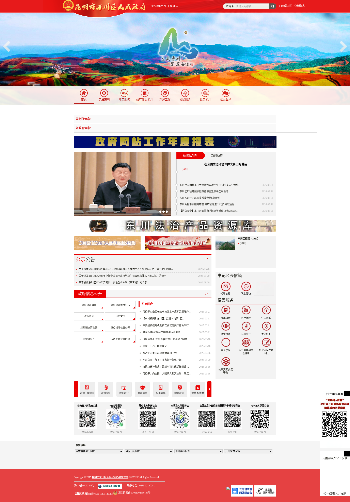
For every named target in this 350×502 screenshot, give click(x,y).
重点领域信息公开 (120, 327)
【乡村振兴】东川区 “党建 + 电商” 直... (163, 318)
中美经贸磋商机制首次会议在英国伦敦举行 (166, 325)
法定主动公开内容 (120, 339)
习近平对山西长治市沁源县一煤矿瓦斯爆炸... (167, 311)
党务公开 (205, 99)
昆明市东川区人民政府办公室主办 (110, 477)
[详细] (185, 169)
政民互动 (225, 99)
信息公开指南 (89, 305)
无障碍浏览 (285, 5)
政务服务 (124, 99)
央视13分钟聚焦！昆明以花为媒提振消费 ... (166, 366)
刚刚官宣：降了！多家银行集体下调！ (163, 359)
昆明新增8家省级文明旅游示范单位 (161, 332)
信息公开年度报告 (120, 305)
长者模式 (299, 5)
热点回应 (147, 303)
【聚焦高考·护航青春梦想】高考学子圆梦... (166, 339)
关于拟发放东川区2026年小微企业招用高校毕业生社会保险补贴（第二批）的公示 (122, 275)
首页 (84, 99)
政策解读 (89, 316)
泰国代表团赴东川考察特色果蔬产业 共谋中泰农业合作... (210, 185)
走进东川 (104, 99)
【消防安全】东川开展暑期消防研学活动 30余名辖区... (209, 211)
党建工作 (165, 99)
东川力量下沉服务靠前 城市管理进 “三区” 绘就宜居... (208, 204)
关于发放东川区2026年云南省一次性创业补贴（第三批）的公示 (113, 282)
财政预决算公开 (88, 327)
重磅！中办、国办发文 (155, 346)
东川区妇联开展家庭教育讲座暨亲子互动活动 (204, 191)
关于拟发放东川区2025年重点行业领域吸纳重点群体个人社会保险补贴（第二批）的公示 (126, 269)
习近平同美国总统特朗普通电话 (160, 353)
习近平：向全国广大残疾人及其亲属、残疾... (167, 373)
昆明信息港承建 (111, 486)
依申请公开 (89, 339)
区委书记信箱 (226, 288)
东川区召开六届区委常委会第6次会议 (200, 198)
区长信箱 (246, 288)
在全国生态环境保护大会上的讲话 (225, 164)
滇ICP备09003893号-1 (85, 485)
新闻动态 (217, 155)
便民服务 (185, 99)
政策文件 (120, 316)
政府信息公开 (144, 99)
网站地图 (81, 493)
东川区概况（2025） (249, 238)
